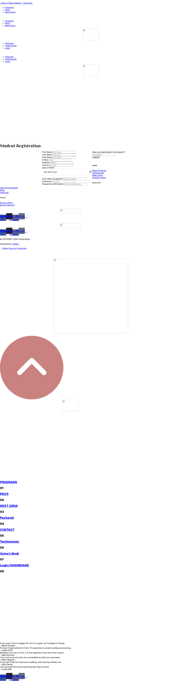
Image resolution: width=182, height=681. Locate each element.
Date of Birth (48, 168)
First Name (47, 152)
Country (46, 165)
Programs (9, 7)
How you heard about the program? (108, 152)
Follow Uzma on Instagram (14, 248)
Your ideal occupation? (53, 179)
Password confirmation (53, 184)
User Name (47, 157)
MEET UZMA (9, 506)
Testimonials (11, 46)
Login (7, 48)
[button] (91, 16)
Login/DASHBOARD (14, 565)
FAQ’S (4, 494)
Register (96, 157)
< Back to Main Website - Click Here (16, 3)
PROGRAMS (8, 482)
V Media (15, 244)
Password (47, 181)
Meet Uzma (10, 12)
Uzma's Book (9, 553)
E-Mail (45, 160)
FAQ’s (7, 10)
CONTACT (7, 529)
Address (46, 162)
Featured (9, 43)
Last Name (47, 155)
